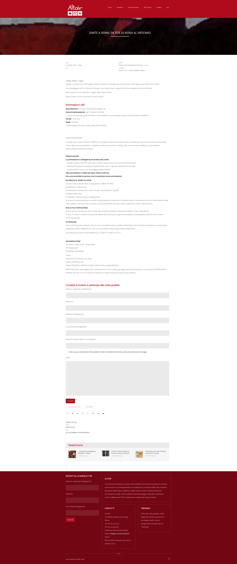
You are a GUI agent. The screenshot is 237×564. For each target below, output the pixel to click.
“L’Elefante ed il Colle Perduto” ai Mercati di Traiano (155, 452)
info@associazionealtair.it (119, 534)
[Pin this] (93, 413)
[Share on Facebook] (67, 413)
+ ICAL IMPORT (89, 407)
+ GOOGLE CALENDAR (74, 407)
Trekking (159, 7)
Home (110, 7)
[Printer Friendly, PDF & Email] (75, 81)
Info (168, 7)
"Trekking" (145, 527)
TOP (118, 553)
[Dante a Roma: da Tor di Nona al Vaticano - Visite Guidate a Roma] (75, 11)
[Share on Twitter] (73, 413)
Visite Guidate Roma (137, 70)
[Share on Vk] (98, 413)
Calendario (120, 7)
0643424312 (70, 427)
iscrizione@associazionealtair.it (78, 432)
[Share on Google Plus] (88, 413)
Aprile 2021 (123, 70)
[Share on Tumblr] (83, 413)
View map (146, 65)
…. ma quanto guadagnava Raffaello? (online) (87, 452)
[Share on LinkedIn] (78, 413)
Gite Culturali (147, 7)
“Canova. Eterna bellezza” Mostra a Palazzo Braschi (120, 452)
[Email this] (103, 413)
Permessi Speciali (133, 7)
